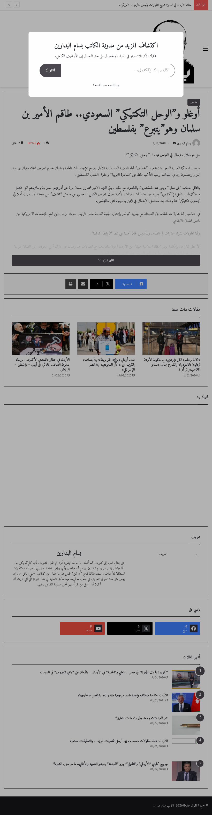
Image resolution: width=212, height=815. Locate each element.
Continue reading (106, 85)
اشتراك (50, 70)
